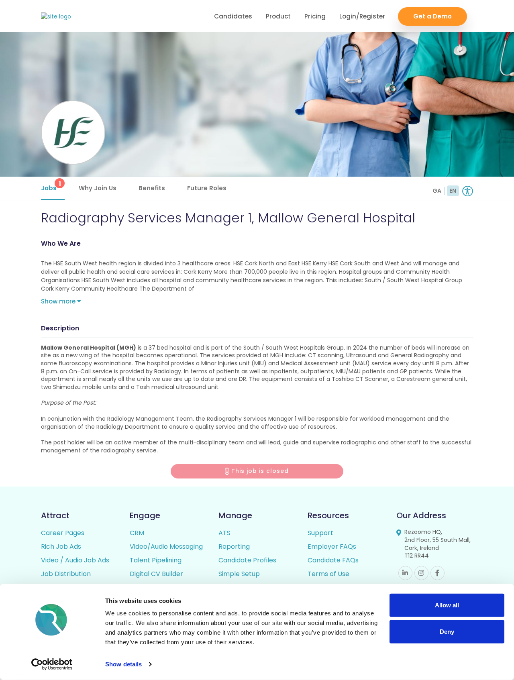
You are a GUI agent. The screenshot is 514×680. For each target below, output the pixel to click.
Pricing (315, 16)
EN (452, 191)
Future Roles (206, 188)
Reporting (234, 546)
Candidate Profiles (247, 560)
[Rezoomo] (56, 16)
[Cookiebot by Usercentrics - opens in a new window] (52, 664)
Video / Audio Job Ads (75, 560)
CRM (137, 532)
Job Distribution (66, 573)
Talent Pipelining (156, 560)
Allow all (447, 605)
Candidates (233, 16)
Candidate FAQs (333, 560)
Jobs (51, 185)
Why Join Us (97, 188)
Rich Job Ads (61, 546)
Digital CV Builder (156, 573)
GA (436, 191)
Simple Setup (239, 573)
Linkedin (405, 573)
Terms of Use (328, 573)
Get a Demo (432, 16)
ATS (224, 532)
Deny (447, 631)
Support (320, 532)
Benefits (152, 188)
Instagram (421, 573)
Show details (123, 664)
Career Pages (62, 532)
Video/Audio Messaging (166, 546)
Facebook (437, 573)
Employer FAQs (332, 546)
